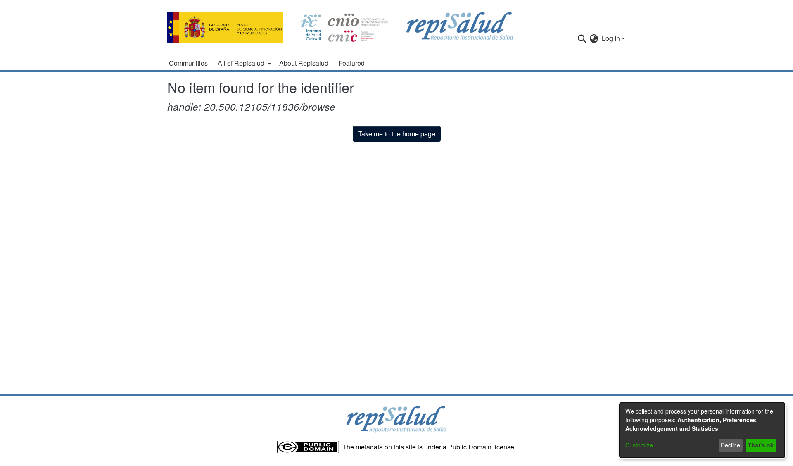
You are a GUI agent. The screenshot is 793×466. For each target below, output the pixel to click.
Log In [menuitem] (611, 38)
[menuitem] (243, 63)
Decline (730, 445)
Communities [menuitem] (188, 63)
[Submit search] (582, 38)
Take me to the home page (396, 133)
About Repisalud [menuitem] (303, 63)
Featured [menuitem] (351, 63)
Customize (639, 445)
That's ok (761, 445)
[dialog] (702, 430)
